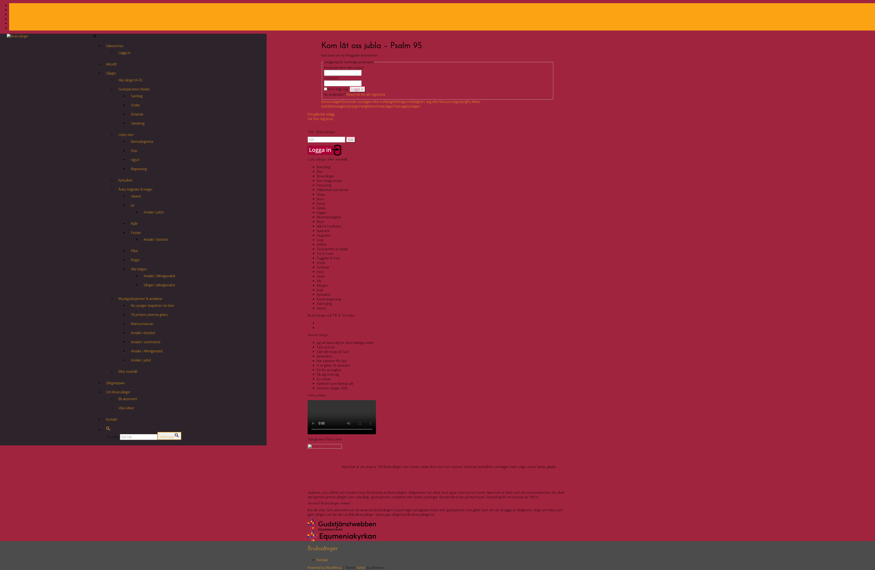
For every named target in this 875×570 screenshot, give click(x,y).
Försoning (324, 185)
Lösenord (331, 78)
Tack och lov (326, 347)
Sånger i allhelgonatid (159, 285)
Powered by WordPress (325, 567)
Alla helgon (139, 269)
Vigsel (135, 160)
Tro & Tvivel (325, 253)
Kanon (321, 308)
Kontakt (111, 419)
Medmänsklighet (329, 217)
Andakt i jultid (153, 212)
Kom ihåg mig (338, 89)
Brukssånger (323, 549)
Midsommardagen (380, 106)
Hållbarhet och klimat (332, 190)
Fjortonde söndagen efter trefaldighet (369, 102)
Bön (320, 171)
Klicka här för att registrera (365, 94)
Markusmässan (142, 324)
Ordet (135, 105)
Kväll (320, 290)
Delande (137, 114)
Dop (134, 150)
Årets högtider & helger (135, 189)
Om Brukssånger (118, 392)
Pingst (135, 260)
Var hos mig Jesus (320, 119)
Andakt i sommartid (145, 342)
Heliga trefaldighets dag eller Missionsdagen (429, 102)
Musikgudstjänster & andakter (140, 299)
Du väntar (324, 379)
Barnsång (323, 167)
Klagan (321, 212)
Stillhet (322, 244)
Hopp (321, 194)
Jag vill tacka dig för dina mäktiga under (345, 342)
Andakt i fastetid (155, 239)
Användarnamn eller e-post (344, 67)
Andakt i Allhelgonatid (159, 276)
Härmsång (324, 304)
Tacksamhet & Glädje (332, 249)
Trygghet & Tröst (328, 258)
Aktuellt (111, 64)
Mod (320, 222)
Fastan (136, 232)
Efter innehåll (127, 371)
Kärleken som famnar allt (335, 383)
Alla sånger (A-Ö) (130, 80)
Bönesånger (325, 176)
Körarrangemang (329, 299)
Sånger (111, 73)
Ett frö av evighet (329, 370)
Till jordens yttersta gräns (149, 314)
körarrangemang (354, 106)
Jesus (320, 199)
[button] (108, 429)
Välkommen (115, 46)
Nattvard (323, 231)
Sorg (320, 240)
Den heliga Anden (329, 181)
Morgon (322, 285)
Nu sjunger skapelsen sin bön (152, 305)
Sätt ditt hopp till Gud (333, 352)
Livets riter (126, 135)
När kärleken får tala (331, 361)
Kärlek (321, 208)
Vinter (321, 276)
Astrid (361, 567)
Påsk (134, 251)
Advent (136, 196)
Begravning (139, 169)
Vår (319, 281)
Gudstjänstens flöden (134, 89)
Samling (136, 96)
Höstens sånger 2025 (332, 388)
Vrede (321, 263)
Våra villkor (126, 408)
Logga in (124, 53)
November (324, 356)
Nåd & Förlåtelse (329, 226)
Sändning (137, 123)
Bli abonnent (127, 399)
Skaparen (324, 235)
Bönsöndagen (331, 102)
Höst (320, 272)
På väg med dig (328, 374)
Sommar (323, 267)
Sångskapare (115, 383)
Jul (132, 205)
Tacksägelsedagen (407, 106)
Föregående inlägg (321, 114)
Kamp (321, 203)
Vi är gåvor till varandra (333, 365)
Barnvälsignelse (142, 141)
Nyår (134, 223)
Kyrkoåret (125, 180)
